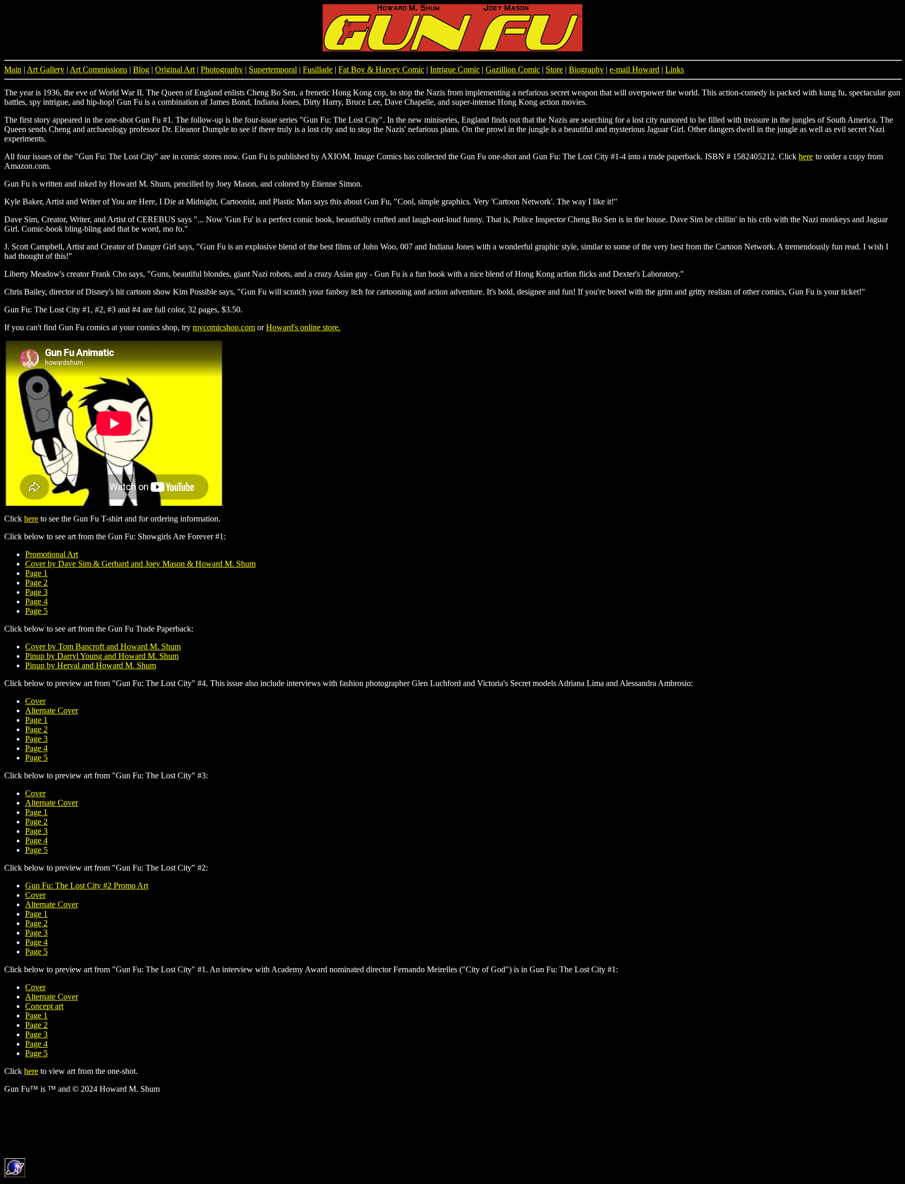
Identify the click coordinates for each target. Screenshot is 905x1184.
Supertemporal (273, 69)
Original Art (175, 69)
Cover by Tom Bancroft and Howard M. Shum (103, 646)
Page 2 (36, 582)
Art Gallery (45, 69)
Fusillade (318, 69)
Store (554, 69)
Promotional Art (51, 554)
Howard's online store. (303, 327)
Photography (222, 69)
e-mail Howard (634, 69)
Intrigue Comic (455, 69)
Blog (141, 69)
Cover (35, 701)
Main (12, 69)
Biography (586, 69)
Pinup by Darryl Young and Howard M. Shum (102, 655)
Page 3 (36, 592)
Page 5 (36, 610)
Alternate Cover (51, 710)
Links (674, 69)
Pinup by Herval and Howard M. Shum (90, 665)
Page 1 (36, 573)
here (806, 156)
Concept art (44, 1006)
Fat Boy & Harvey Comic (381, 69)
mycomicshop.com (224, 327)
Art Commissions (98, 69)
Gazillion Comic (512, 69)
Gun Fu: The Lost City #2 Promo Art (86, 885)
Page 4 (36, 601)
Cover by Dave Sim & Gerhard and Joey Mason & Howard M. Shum (140, 563)
